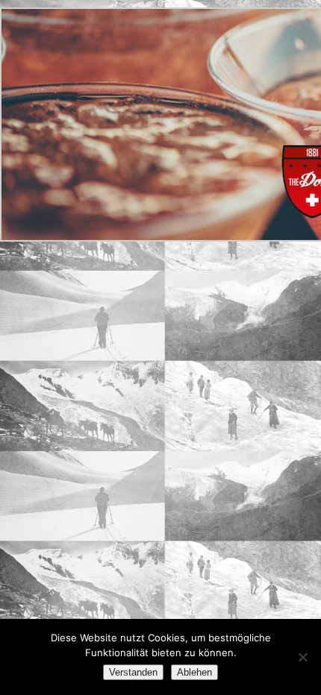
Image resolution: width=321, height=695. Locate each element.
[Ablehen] (302, 657)
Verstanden (133, 672)
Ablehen (194, 672)
